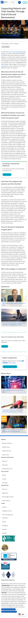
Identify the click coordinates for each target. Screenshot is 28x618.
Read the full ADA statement (8, 609)
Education (5, 465)
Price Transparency (7, 514)
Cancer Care (5, 455)
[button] (19, 2)
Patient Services (6, 451)
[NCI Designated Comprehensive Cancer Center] (5, 569)
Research (4, 461)
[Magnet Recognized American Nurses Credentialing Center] (8, 542)
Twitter (4, 521)
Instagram (5, 525)
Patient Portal (6, 447)
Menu (24, 2)
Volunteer (5, 483)
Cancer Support (5, 46)
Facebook (4, 518)
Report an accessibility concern (9, 611)
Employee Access (7, 511)
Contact (4, 507)
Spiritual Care (5, 66)
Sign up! (4, 346)
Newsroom (5, 493)
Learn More (7, 174)
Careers (4, 479)
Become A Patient (7, 443)
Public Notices (6, 500)
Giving (4, 475)
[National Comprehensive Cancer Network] (9, 560)
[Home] (5, 3)
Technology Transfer (8, 497)
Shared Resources (7, 469)
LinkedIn (4, 533)
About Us (4, 489)
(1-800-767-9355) (12, 362)
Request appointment (10, 366)
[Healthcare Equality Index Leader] (5, 551)
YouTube (4, 529)
